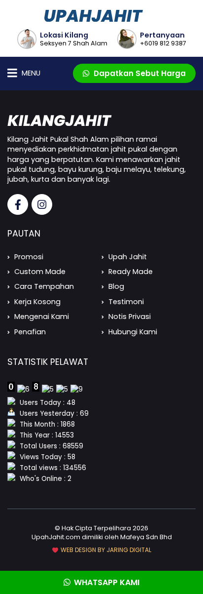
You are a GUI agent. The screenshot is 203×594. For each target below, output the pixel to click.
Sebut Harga (140, 73)
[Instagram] (42, 204)
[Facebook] (17, 204)
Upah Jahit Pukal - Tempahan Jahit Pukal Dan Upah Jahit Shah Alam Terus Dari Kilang (101, 16)
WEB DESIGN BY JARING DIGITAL (105, 550)
